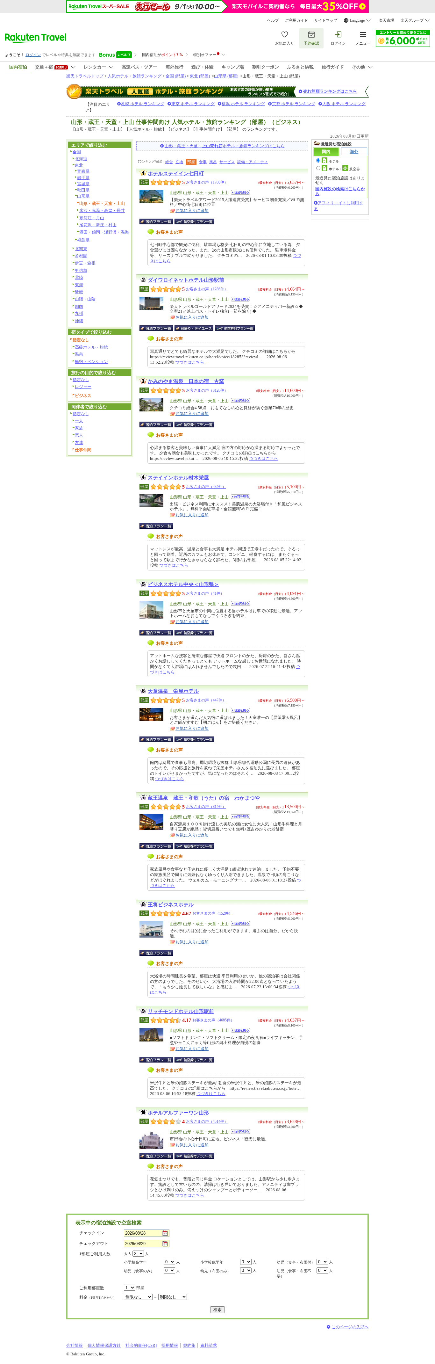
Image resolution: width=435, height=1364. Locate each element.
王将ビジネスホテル (171, 904)
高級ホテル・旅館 (91, 347)
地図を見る (240, 192)
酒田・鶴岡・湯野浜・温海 (104, 232)
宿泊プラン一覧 (159, 221)
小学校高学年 (135, 1262)
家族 (79, 428)
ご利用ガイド (296, 20)
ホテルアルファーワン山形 (178, 1112)
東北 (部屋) (200, 76)
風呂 (213, 162)
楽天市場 (386, 20)
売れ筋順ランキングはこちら (330, 91)
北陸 (79, 277)
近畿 (79, 292)
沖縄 (79, 320)
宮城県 (83, 183)
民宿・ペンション (91, 361)
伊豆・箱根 (85, 263)
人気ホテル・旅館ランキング (134, 76)
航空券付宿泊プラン (194, 221)
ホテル (334, 161)
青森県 (83, 171)
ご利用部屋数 (91, 1288)
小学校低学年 (211, 1262)
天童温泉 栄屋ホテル (173, 691)
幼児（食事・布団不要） (294, 1274)
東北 (79, 165)
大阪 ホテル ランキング (344, 103)
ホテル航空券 (344, 169)
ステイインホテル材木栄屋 (178, 477)
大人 (128, 1254)
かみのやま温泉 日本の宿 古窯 (186, 381)
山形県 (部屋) (226, 76)
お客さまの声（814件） (206, 806)
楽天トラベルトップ (84, 76)
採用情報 (169, 1345)
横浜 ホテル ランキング (243, 103)
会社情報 (74, 1345)
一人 (79, 420)
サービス (227, 162)
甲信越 (81, 270)
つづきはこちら (189, 362)
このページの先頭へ (350, 1326)
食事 (203, 162)
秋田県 (83, 190)
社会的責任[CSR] (141, 1345)
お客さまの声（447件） (206, 700)
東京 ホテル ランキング (193, 103)
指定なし (81, 379)
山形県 (83, 196)
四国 (79, 306)
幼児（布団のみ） (215, 1271)
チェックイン (91, 1232)
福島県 (83, 240)
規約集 (189, 1345)
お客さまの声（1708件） (207, 182)
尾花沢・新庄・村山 (98, 224)
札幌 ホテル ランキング (142, 103)
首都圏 (81, 256)
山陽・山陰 (85, 299)
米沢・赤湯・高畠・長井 (102, 210)
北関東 (81, 248)
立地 (179, 162)
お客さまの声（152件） (212, 913)
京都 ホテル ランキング (293, 103)
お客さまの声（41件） (205, 593)
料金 (97, 1297)
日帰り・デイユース (194, 328)
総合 (169, 162)
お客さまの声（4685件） (213, 1020)
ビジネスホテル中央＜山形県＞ (183, 584)
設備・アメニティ (252, 162)
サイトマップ (325, 20)
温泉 (79, 354)
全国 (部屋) (176, 76)
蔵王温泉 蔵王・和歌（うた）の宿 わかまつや (204, 798)
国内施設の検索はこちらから (340, 191)
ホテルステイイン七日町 (176, 173)
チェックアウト (93, 1243)
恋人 (79, 435)
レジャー (83, 386)
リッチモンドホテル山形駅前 (181, 1011)
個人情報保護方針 (104, 1345)
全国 (77, 151)
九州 (79, 313)
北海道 (81, 158)
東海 (79, 284)
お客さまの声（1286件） (207, 289)
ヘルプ (273, 20)
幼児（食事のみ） (139, 1271)
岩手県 (83, 177)
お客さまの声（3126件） (207, 390)
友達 (79, 442)
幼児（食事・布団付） (296, 1262)
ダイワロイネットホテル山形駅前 (186, 280)
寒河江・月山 (91, 217)
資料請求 (208, 1345)
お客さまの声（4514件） (207, 1121)
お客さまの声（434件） (206, 486)
